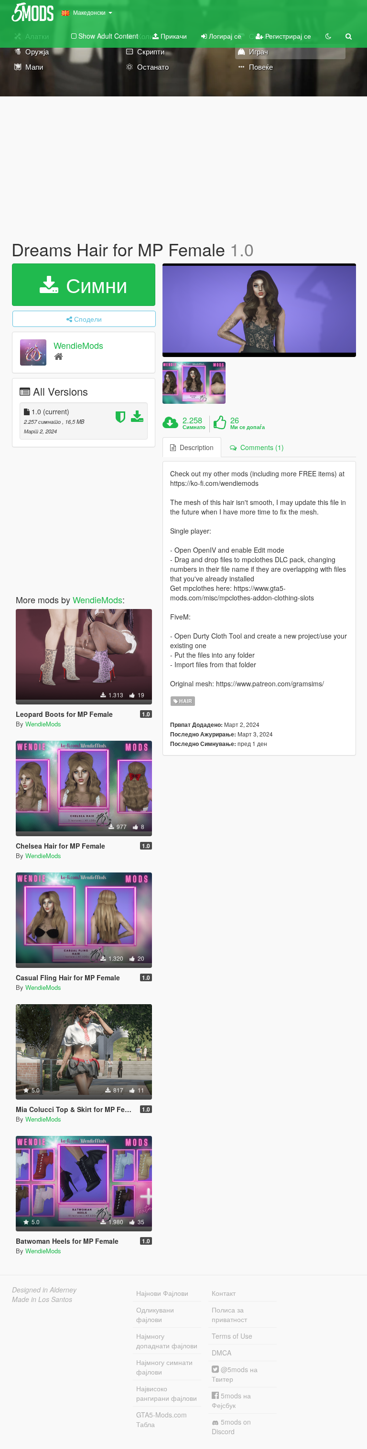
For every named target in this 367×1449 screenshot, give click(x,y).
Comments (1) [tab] (260, 447)
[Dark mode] (328, 36)
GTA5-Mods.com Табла (161, 1419)
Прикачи (173, 36)
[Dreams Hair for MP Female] (259, 310)
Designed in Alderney (44, 1289)
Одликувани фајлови (155, 1314)
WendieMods (78, 345)
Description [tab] (195, 447)
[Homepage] (59, 356)
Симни (93, 284)
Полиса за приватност (229, 1314)
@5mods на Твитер (235, 1374)
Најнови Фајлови (162, 1293)
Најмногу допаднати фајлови (166, 1340)
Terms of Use (232, 1336)
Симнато (194, 427)
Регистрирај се (287, 36)
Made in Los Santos (42, 1299)
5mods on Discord (231, 1426)
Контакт (224, 1293)
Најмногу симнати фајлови (164, 1366)
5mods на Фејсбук (231, 1400)
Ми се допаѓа (247, 427)
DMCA (221, 1352)
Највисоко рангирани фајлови (166, 1393)
